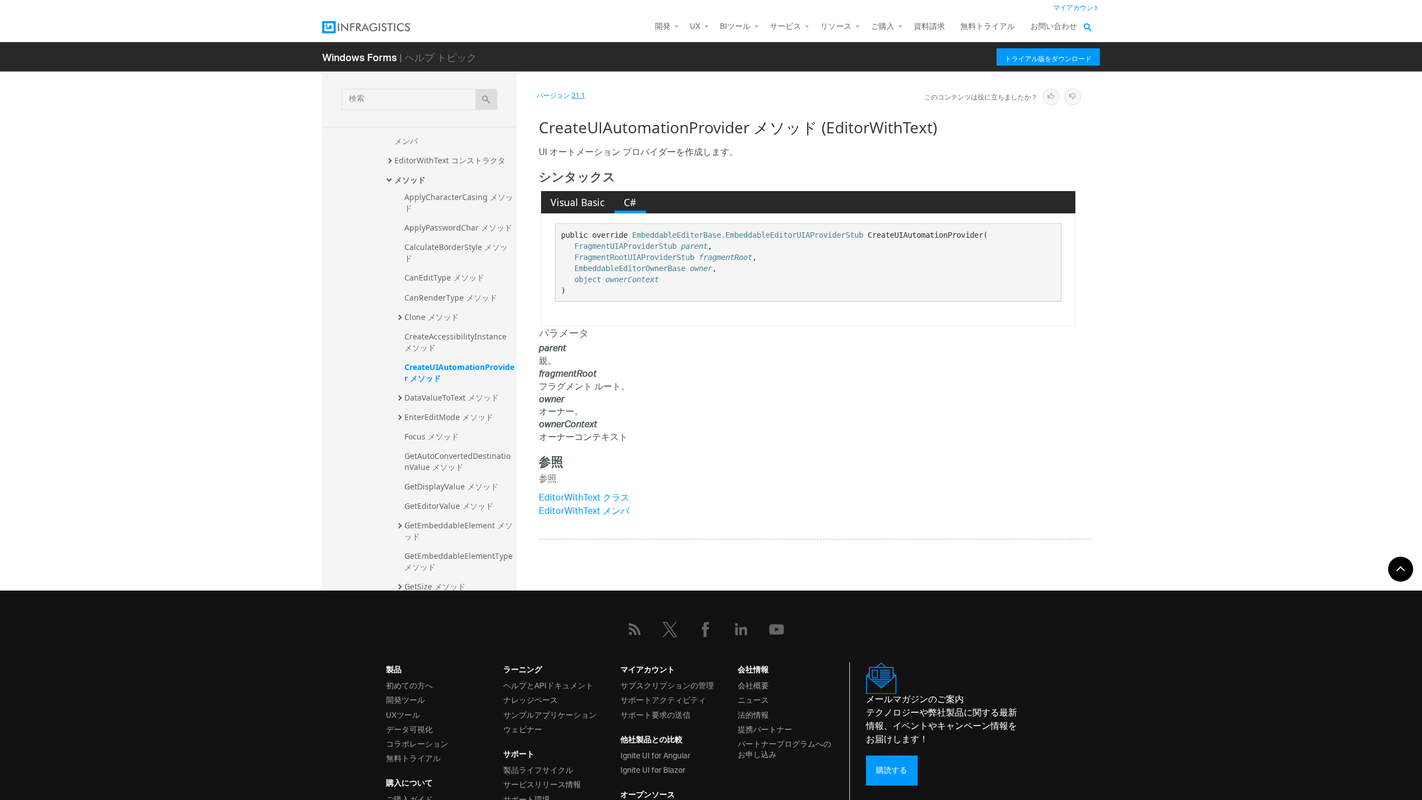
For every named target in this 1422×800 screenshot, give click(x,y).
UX (695, 27)
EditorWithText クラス (584, 498)
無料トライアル (987, 27)
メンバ (406, 141)
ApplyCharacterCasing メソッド (458, 202)
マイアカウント (1076, 8)
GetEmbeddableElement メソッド (458, 531)
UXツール (403, 714)
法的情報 (753, 714)
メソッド (409, 179)
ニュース (753, 699)
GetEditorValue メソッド (448, 506)
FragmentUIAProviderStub (625, 246)
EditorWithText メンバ (584, 512)
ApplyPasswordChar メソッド (458, 227)
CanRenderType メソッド (450, 297)
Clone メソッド (431, 317)
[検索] (486, 99)
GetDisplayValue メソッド (451, 486)
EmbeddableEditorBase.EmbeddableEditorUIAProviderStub (747, 235)
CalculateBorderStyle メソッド (456, 252)
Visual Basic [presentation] (577, 202)
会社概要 (753, 685)
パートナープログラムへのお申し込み (784, 748)
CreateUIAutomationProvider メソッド (459, 372)
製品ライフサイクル (538, 769)
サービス (785, 27)
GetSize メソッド (434, 586)
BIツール (735, 27)
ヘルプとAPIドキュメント (548, 685)
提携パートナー (765, 729)
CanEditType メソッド (444, 277)
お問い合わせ (1053, 27)
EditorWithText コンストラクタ (449, 160)
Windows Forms (359, 56)
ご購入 (882, 27)
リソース (836, 27)
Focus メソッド (431, 436)
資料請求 (929, 27)
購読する (891, 770)
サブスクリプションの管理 (667, 685)
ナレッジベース (530, 699)
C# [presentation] (630, 202)
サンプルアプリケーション (550, 714)
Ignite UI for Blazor (652, 769)
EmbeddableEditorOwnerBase (629, 268)
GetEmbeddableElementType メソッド (459, 561)
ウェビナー (522, 729)
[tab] (577, 202)
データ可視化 (409, 729)
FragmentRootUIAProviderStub (634, 257)
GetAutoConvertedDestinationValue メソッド (457, 461)
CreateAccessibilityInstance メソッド (456, 342)
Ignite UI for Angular (655, 755)
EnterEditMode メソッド (448, 417)
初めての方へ (409, 685)
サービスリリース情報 (542, 784)
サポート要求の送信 (655, 714)
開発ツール (405, 699)
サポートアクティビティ (663, 699)
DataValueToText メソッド (451, 397)
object (587, 279)
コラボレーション (417, 743)
